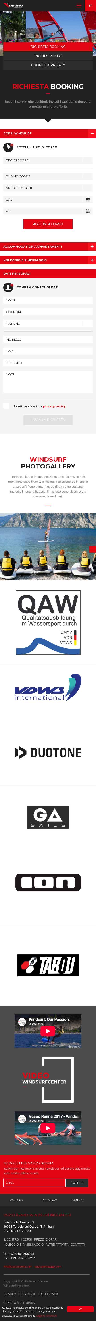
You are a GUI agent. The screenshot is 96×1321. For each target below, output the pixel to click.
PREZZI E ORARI (46, 1239)
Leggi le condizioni (46, 1315)
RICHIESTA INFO (48, 56)
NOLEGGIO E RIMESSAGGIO (23, 1244)
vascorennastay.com (48, 1266)
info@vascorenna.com (17, 1266)
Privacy (9, 1294)
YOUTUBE (77, 1199)
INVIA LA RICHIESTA (48, 420)
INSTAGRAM (49, 1199)
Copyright (26, 1294)
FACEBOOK (16, 1199)
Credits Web (48, 1294)
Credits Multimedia (19, 1303)
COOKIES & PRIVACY (48, 65)
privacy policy (54, 406)
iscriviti (77, 1182)
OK (80, 1308)
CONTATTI (78, 1244)
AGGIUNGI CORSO (48, 224)
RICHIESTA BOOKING (48, 47)
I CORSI (26, 1239)
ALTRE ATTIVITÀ (57, 1244)
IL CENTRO (11, 1239)
